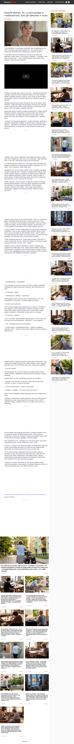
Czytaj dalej (24, 741)
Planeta (10, 2)
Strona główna (30, 2)
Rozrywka (41, 2)
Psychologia (59, 2)
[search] (69, 2)
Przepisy (50, 2)
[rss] (66, 2)
